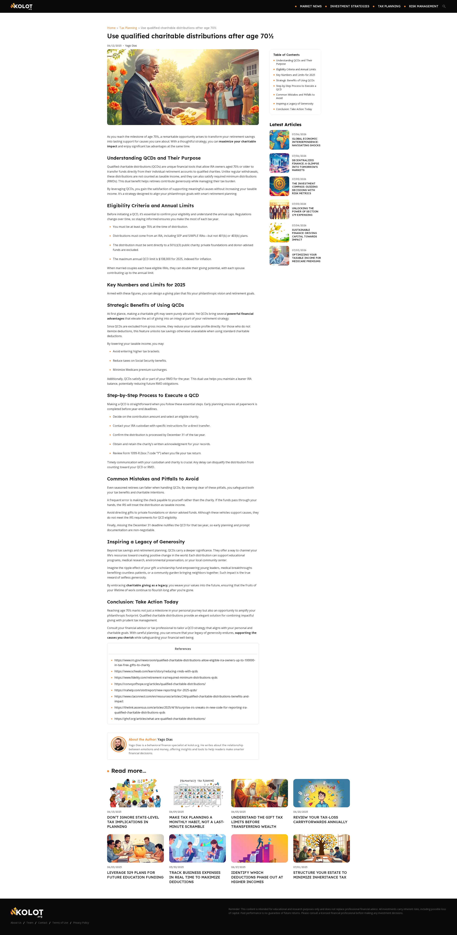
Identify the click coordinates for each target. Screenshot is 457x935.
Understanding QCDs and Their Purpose (294, 62)
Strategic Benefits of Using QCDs (295, 80)
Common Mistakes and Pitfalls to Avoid (295, 96)
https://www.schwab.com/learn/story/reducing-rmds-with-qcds (156, 671)
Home (111, 28)
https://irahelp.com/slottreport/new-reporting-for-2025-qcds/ (155, 690)
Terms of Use (60, 922)
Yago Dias (131, 45)
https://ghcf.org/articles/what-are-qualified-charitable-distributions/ (159, 719)
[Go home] (21, 6)
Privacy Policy (81, 922)
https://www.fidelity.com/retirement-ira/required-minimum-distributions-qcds (165, 677)
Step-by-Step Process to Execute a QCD (296, 87)
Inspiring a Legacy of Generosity (294, 103)
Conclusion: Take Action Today (294, 109)
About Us (16, 922)
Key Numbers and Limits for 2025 (295, 75)
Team (29, 922)
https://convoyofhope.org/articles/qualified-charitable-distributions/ (160, 684)
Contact (42, 922)
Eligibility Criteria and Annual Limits (296, 69)
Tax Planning (128, 28)
